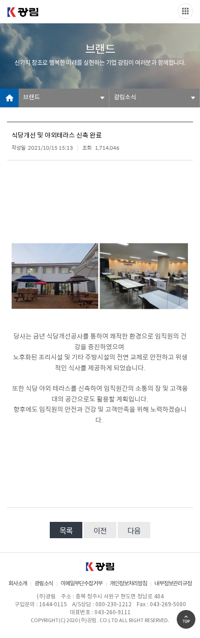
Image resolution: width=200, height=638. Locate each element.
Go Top (186, 619)
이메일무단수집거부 (81, 584)
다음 (133, 530)
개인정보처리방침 (128, 584)
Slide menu (185, 11)
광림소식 (125, 97)
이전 (100, 530)
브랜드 (31, 97)
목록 (66, 530)
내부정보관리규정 (173, 584)
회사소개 (17, 584)
